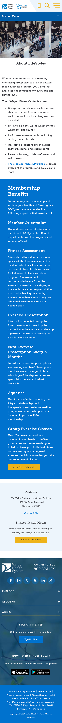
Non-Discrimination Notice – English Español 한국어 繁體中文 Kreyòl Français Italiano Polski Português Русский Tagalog (31, 705)
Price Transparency (40, 698)
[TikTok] (51, 580)
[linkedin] (43, 580)
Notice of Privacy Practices (22, 691)
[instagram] (18, 580)
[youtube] (35, 580)
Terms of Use (44, 691)
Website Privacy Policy (17, 695)
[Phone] (39, 7)
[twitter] (27, 580)
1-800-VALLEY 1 (44, 569)
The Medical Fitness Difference (26, 163)
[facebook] (10, 580)
